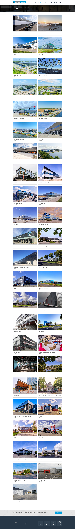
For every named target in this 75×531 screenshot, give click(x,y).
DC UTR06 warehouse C (19, 118)
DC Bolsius (41, 331)
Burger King (41, 437)
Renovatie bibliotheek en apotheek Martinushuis (50, 395)
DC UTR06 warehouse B (44, 118)
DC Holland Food (17, 352)
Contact (60, 2)
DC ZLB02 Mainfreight (44, 160)
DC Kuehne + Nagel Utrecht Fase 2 (21, 267)
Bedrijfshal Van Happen (44, 75)
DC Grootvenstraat (43, 267)
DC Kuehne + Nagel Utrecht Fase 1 (46, 246)
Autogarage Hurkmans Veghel (20, 459)
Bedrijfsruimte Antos (18, 501)
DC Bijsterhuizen (17, 331)
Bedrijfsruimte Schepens (44, 459)
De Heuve (41, 33)
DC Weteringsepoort (43, 288)
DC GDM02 (41, 54)
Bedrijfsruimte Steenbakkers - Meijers (22, 416)
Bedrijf (45, 2)
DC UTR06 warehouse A (19, 139)
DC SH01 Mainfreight (43, 224)
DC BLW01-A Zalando (18, 160)
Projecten (40, 2)
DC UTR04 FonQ (17, 182)
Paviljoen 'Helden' (18, 395)
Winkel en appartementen (20, 437)
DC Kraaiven (16, 288)
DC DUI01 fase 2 (17, 75)
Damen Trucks (42, 416)
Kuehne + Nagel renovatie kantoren (47, 352)
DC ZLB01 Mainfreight (18, 203)
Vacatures (50, 2)
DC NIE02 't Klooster (18, 224)
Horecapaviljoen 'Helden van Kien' (46, 373)
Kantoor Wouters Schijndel (20, 480)
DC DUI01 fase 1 (17, 97)
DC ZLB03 (41, 139)
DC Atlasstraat (17, 310)
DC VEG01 (16, 33)
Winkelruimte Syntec (43, 480)
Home (36, 2)
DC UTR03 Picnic (42, 203)
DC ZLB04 (41, 97)
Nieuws (55, 2)
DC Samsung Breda (43, 310)
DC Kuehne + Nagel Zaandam (20, 246)
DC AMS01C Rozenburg (44, 182)
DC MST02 (16, 54)
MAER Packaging (17, 373)
